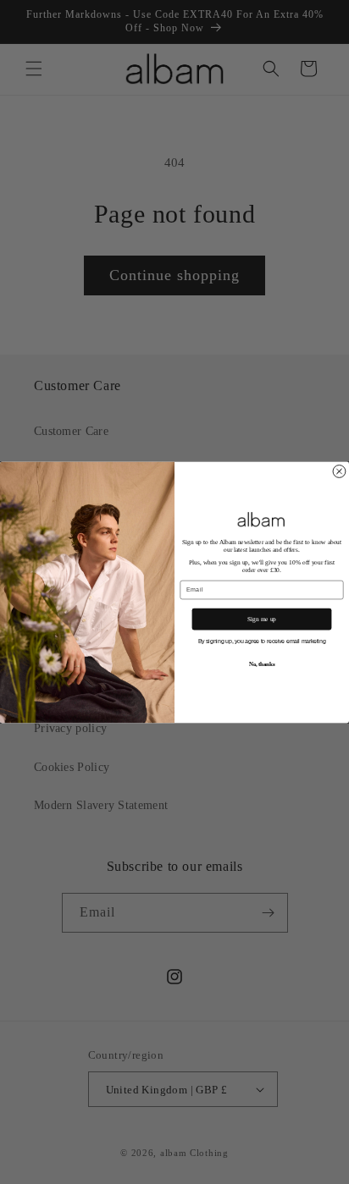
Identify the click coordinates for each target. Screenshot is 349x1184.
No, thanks (261, 664)
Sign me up (261, 618)
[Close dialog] (339, 471)
